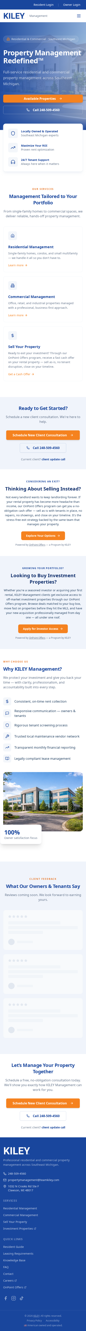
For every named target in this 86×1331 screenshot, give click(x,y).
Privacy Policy (34, 1320)
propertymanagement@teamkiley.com (33, 1180)
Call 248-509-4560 (46, 110)
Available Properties (40, 98)
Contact (8, 1274)
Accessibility (52, 1320)
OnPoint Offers (37, 544)
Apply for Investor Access (40, 629)
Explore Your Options (40, 536)
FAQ (6, 1267)
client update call (53, 459)
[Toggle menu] (79, 16)
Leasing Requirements (18, 1253)
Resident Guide (13, 1247)
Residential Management (20, 1208)
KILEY (36, 1316)
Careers (8, 1280)
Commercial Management (20, 1215)
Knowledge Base (14, 1260)
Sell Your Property (15, 1222)
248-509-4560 (17, 1173)
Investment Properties (18, 1228)
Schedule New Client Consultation (40, 435)
